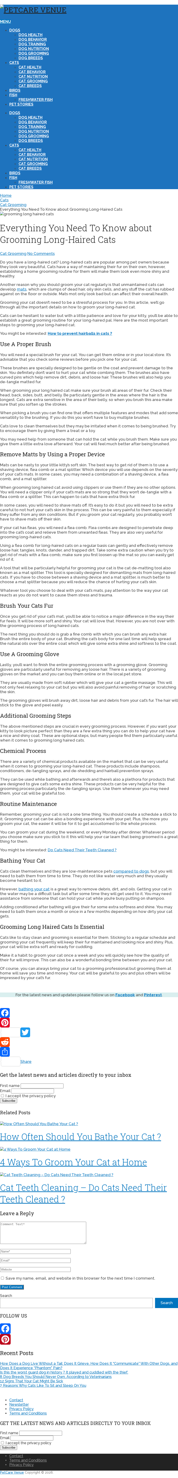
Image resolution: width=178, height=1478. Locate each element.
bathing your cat (34, 889)
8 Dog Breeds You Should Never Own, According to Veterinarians (56, 1377)
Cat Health (30, 67)
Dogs (14, 30)
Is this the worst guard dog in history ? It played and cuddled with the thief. (64, 1372)
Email (5, 1090)
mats (21, 289)
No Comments (41, 253)
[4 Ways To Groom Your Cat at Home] (89, 1149)
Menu (5, 21)
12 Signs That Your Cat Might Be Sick (31, 1381)
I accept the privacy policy (30, 1095)
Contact (16, 1400)
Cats (14, 62)
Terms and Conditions (28, 1413)
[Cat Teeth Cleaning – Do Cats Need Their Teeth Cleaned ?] (89, 1174)
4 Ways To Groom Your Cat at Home (73, 1162)
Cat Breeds (30, 86)
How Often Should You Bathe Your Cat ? (80, 1136)
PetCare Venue (12, 1472)
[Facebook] (89, 1013)
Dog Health (30, 35)
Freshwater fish (36, 99)
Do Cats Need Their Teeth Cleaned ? (82, 850)
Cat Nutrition (33, 76)
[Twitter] (89, 1032)
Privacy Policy (21, 1409)
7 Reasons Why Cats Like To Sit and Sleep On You (43, 1385)
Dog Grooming (34, 53)
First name (10, 1085)
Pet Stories (21, 104)
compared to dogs (131, 871)
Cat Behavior (32, 72)
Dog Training (32, 44)
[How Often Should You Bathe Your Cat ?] (89, 1123)
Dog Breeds (31, 58)
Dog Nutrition (34, 49)
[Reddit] (89, 1042)
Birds (14, 90)
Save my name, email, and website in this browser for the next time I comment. (80, 1278)
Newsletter (19, 1404)
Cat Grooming (33, 81)
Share (26, 1061)
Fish (13, 95)
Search (6, 1295)
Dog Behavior (33, 39)
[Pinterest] (89, 1022)
